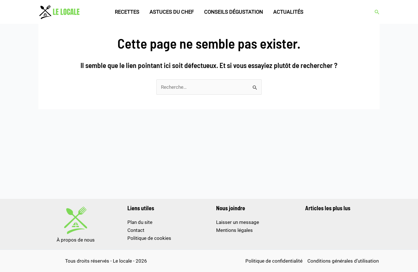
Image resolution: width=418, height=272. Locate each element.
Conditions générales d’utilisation (343, 261)
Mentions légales (234, 230)
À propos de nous (76, 240)
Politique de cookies (149, 238)
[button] (377, 12)
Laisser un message (237, 222)
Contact (135, 230)
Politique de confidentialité (274, 261)
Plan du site (139, 222)
